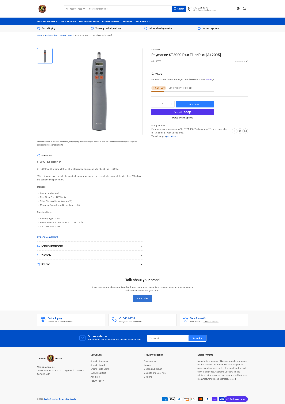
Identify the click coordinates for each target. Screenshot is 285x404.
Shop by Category (46, 21)
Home (39, 35)
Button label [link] (142, 298)
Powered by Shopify (67, 399)
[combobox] (136, 8)
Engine (147, 365)
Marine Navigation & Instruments (58, 35)
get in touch (172, 136)
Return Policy (143, 21)
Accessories (150, 361)
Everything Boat (110, 21)
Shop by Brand (68, 21)
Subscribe (197, 338)
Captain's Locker (51, 399)
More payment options (182, 118)
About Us (127, 21)
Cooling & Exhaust (153, 369)
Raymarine (155, 49)
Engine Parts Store (89, 21)
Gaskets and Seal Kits (155, 373)
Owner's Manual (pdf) (47, 237)
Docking (148, 376)
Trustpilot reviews (211, 321)
